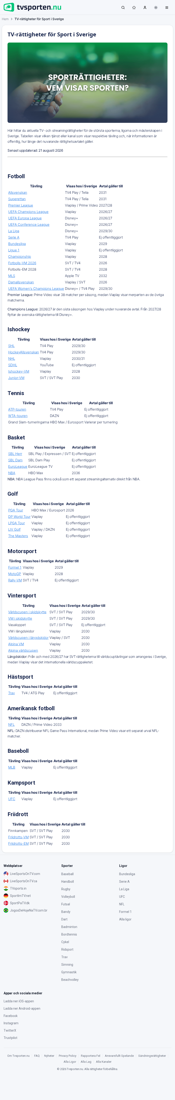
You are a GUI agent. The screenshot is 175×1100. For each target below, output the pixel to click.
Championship (19, 256)
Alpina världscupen (23, 650)
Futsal (65, 904)
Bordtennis (69, 934)
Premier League (20, 205)
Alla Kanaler (103, 1061)
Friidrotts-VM (18, 837)
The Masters (18, 536)
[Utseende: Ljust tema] (156, 7)
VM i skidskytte (20, 618)
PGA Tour (15, 510)
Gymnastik (69, 972)
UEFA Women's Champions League (36, 288)
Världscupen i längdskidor (28, 637)
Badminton (69, 927)
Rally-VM (15, 580)
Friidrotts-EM (18, 843)
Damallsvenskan (21, 282)
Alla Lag (86, 1061)
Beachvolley (70, 980)
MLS (11, 276)
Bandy (65, 912)
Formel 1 (14, 567)
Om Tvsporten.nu (18, 1055)
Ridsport (67, 949)
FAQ (37, 1055)
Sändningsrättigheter (152, 1055)
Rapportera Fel (90, 1055)
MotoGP (14, 574)
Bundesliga (17, 244)
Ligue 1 (13, 250)
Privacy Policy (67, 1055)
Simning (67, 964)
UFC (11, 799)
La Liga (13, 231)
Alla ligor (125, 919)
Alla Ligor (70, 1061)
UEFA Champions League (28, 212)
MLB (11, 767)
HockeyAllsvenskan (23, 352)
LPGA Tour (16, 523)
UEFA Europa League (25, 218)
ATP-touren (17, 409)
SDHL (12, 365)
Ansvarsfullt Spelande (119, 1055)
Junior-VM (16, 378)
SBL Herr (15, 454)
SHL (11, 346)
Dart (64, 919)
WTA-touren (18, 416)
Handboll (67, 881)
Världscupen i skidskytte (27, 612)
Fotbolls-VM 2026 (22, 263)
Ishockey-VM (18, 371)
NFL (11, 724)
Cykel (65, 942)
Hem (5, 19)
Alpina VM (16, 644)
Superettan (17, 199)
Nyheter (49, 1055)
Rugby (65, 889)
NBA (11, 473)
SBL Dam (15, 460)
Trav (11, 693)
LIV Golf (14, 529)
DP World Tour (19, 516)
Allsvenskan (17, 192)
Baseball (67, 874)
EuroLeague (17, 466)
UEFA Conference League (28, 224)
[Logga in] (144, 7)
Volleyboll (68, 896)
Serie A (13, 237)
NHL (11, 358)
